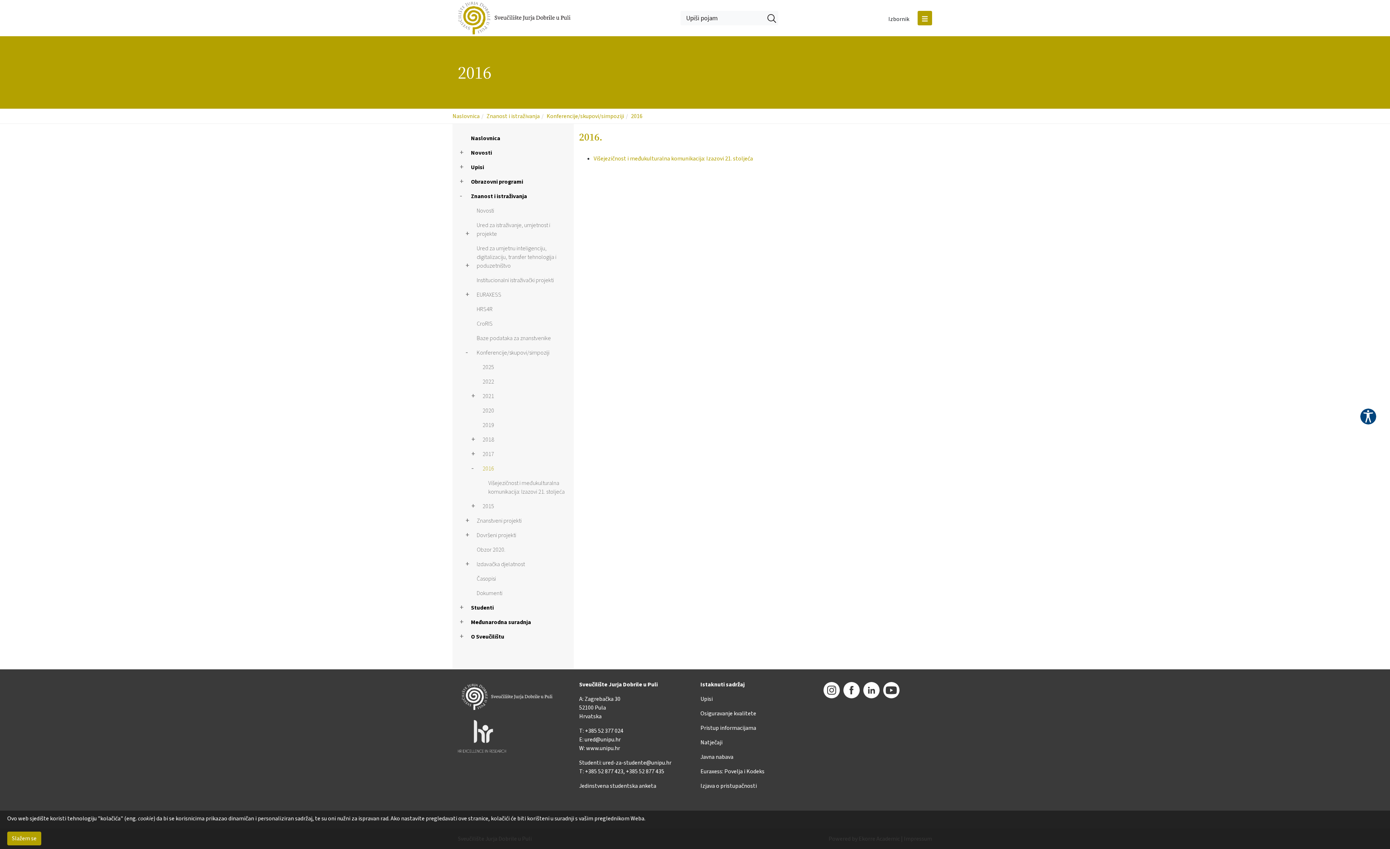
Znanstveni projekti (499, 521)
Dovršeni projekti (496, 535)
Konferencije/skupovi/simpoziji (585, 116)
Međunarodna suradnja (501, 622)
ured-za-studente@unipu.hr (637, 763)
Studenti (482, 608)
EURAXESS (489, 295)
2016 (637, 116)
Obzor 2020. (491, 550)
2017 (488, 454)
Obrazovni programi (497, 182)
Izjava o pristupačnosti (728, 786)
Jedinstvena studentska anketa (617, 786)
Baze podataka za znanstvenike (514, 338)
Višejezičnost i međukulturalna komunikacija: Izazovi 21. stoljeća (526, 487)
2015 (488, 506)
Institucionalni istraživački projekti (515, 280)
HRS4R (485, 309)
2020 (488, 411)
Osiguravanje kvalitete (728, 714)
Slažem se (24, 838)
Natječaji (711, 742)
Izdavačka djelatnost (501, 564)
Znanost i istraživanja (513, 116)
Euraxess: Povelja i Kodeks (732, 771)
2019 (488, 425)
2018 (488, 440)
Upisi (477, 167)
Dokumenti (489, 593)
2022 (488, 382)
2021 (488, 396)
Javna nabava (716, 757)
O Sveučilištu (487, 637)
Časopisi (486, 579)
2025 (488, 367)
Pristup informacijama (728, 728)
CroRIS (485, 324)
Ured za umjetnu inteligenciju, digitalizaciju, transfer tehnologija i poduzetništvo (516, 257)
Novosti (481, 153)
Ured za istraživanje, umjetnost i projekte (513, 229)
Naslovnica (466, 116)
